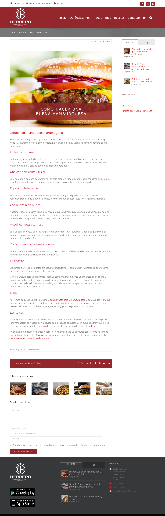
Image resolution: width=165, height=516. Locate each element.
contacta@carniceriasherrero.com (40, 3)
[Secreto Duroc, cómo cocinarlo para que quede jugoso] (127, 64)
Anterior (94, 41)
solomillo (106, 179)
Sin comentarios (33, 350)
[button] (150, 17)
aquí (107, 300)
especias (41, 326)
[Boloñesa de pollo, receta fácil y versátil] (127, 79)
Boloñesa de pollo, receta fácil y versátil (141, 80)
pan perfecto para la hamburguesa (67, 300)
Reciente (130, 42)
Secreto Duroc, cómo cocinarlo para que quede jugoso (141, 66)
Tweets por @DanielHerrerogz (137, 111)
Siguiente (105, 41)
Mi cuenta (60, 3)
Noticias (23, 350)
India (93, 326)
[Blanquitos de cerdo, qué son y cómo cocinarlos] (127, 49)
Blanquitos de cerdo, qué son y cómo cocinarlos (142, 51)
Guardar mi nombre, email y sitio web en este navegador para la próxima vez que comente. (59, 445)
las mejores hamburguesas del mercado (30, 338)
